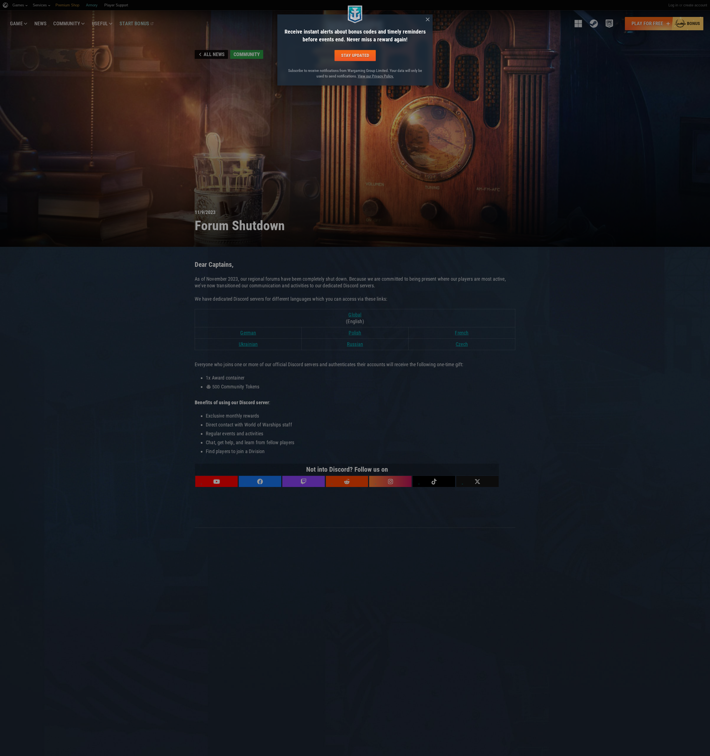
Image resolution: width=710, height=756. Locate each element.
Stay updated (355, 55)
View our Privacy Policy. (376, 76)
